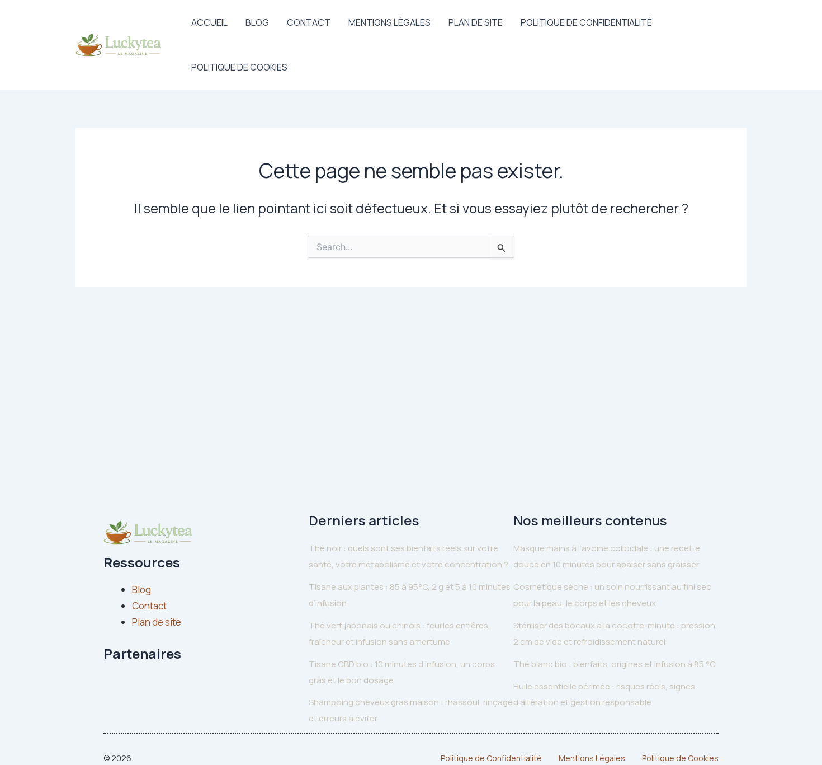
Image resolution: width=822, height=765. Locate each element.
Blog (257, 22)
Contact (308, 22)
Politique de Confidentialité (586, 22)
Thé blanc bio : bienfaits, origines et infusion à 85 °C (614, 664)
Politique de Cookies (239, 67)
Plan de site (475, 22)
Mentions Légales (389, 22)
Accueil (209, 22)
